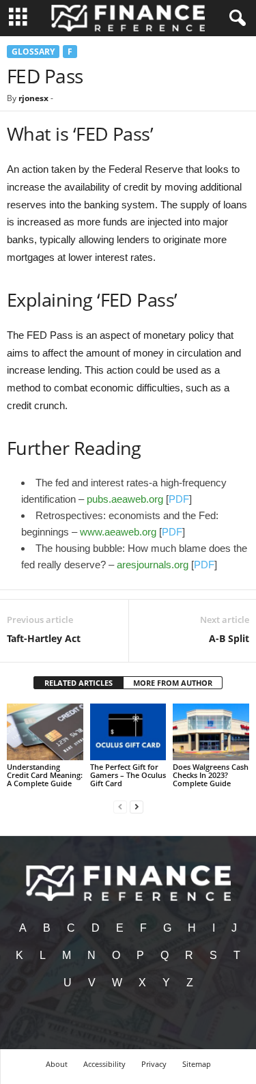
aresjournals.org (152, 564)
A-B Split (229, 638)
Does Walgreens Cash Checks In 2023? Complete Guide (210, 775)
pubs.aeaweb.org (125, 499)
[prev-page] (120, 806)
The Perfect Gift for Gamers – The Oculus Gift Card (128, 775)
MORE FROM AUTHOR (172, 683)
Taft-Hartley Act (44, 638)
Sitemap (196, 1064)
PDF (179, 499)
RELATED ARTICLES (78, 683)
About (57, 1064)
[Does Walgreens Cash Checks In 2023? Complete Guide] (211, 732)
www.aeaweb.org (118, 532)
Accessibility (104, 1064)
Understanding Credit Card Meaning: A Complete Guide (45, 775)
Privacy (154, 1064)
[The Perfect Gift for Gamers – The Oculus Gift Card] (128, 732)
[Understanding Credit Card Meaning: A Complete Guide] (45, 732)
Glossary (33, 51)
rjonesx (33, 98)
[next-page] (136, 806)
